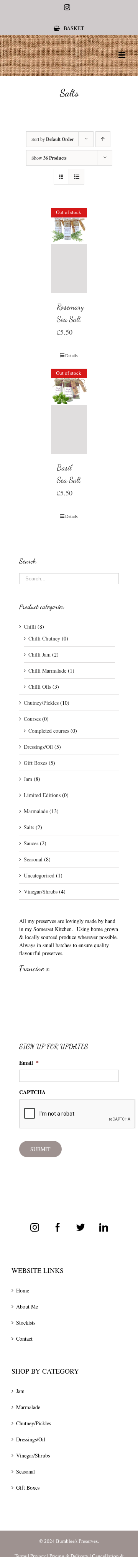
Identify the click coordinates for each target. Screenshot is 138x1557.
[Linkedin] (103, 1227)
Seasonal (33, 859)
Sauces (31, 843)
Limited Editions (42, 795)
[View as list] (76, 176)
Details (71, 355)
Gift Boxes (35, 762)
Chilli (30, 626)
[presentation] (77, 1114)
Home (22, 1290)
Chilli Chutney (44, 638)
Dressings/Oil (38, 746)
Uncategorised (39, 875)
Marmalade (36, 811)
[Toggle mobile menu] (122, 55)
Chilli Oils (39, 686)
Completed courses (48, 730)
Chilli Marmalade (47, 670)
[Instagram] (34, 1227)
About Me (27, 1306)
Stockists (25, 1322)
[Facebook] (57, 1227)
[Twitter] (80, 1227)
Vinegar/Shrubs (41, 891)
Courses (32, 718)
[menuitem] (69, 28)
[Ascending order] (102, 139)
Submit (40, 1149)
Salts (29, 827)
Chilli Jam (39, 654)
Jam (28, 779)
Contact (24, 1338)
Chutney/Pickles (41, 702)
